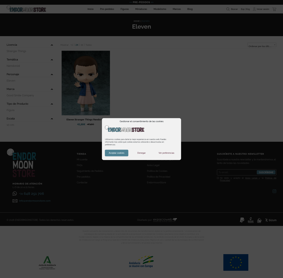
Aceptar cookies (116, 153)
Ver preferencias (166, 153)
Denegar (141, 153)
